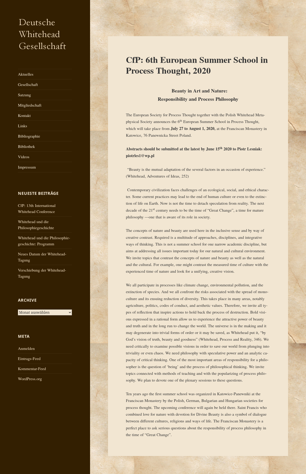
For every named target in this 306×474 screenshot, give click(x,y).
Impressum (27, 167)
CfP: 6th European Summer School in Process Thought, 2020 (197, 65)
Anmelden (26, 348)
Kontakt (24, 115)
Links (22, 125)
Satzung (24, 94)
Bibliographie (29, 136)
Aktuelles (25, 74)
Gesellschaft (28, 84)
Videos (23, 156)
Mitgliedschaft (29, 105)
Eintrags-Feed (29, 358)
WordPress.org (30, 378)
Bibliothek (26, 146)
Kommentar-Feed (32, 368)
